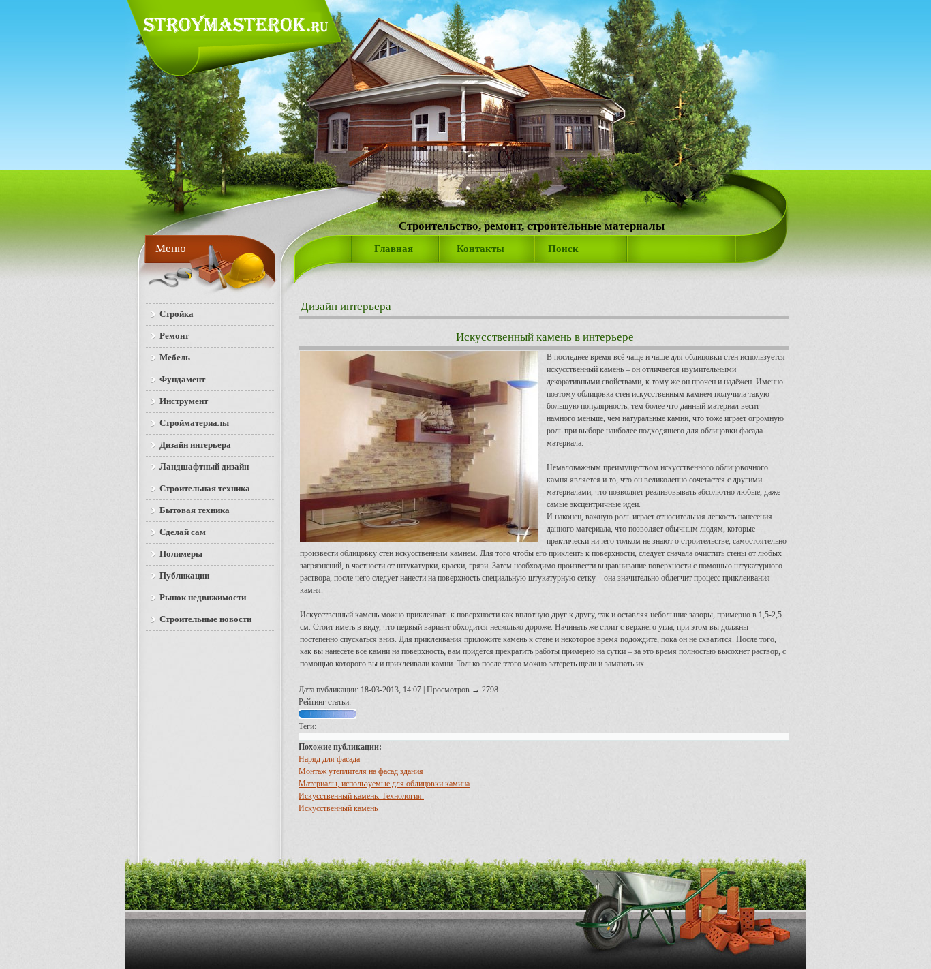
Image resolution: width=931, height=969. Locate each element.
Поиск (563, 248)
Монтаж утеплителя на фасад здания (361, 771)
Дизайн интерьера (346, 306)
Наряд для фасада (329, 759)
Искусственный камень (338, 808)
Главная (393, 248)
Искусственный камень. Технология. (361, 796)
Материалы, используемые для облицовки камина (384, 783)
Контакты (480, 248)
